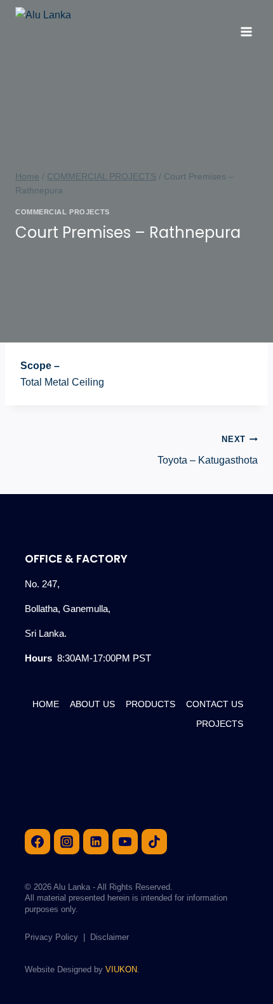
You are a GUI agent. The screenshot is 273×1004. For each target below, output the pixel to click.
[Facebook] (37, 841)
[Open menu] (246, 31)
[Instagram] (66, 841)
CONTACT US (214, 704)
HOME (45, 704)
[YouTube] (125, 841)
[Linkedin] (96, 841)
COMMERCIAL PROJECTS (62, 212)
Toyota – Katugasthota (207, 450)
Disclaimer (109, 937)
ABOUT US (92, 704)
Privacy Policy (51, 937)
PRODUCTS (150, 704)
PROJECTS (219, 724)
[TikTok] (154, 841)
